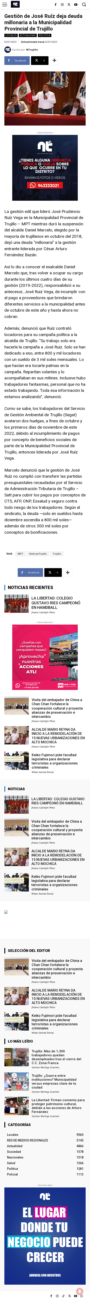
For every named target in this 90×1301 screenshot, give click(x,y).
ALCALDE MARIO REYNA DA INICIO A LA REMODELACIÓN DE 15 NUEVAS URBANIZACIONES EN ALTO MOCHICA (58, 735)
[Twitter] (69, 1296)
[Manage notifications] (79, 1291)
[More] (54, 60)
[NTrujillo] (8, 49)
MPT (20, 553)
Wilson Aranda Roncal (43, 772)
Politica (44, 35)
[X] (69, 5)
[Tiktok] (63, 1296)
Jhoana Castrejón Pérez (43, 612)
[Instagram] (62, 5)
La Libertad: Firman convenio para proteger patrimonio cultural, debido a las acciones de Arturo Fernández (58, 1106)
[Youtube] (75, 5)
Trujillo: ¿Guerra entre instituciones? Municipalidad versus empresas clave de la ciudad (54, 1081)
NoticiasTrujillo (38, 553)
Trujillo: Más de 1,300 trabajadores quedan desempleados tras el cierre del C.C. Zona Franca (56, 1057)
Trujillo (57, 553)
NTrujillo (32, 49)
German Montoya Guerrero (45, 1067)
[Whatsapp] (82, 1296)
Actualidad (28, 35)
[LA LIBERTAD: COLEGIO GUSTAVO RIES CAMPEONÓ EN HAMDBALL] (16, 603)
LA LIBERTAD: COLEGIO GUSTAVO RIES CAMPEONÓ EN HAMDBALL (55, 603)
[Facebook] (55, 5)
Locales (11, 35)
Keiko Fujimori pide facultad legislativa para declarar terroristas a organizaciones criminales (55, 761)
